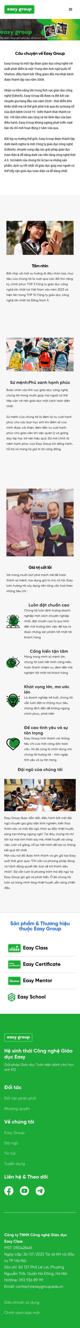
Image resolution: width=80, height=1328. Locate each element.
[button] (70, 9)
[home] (19, 9)
